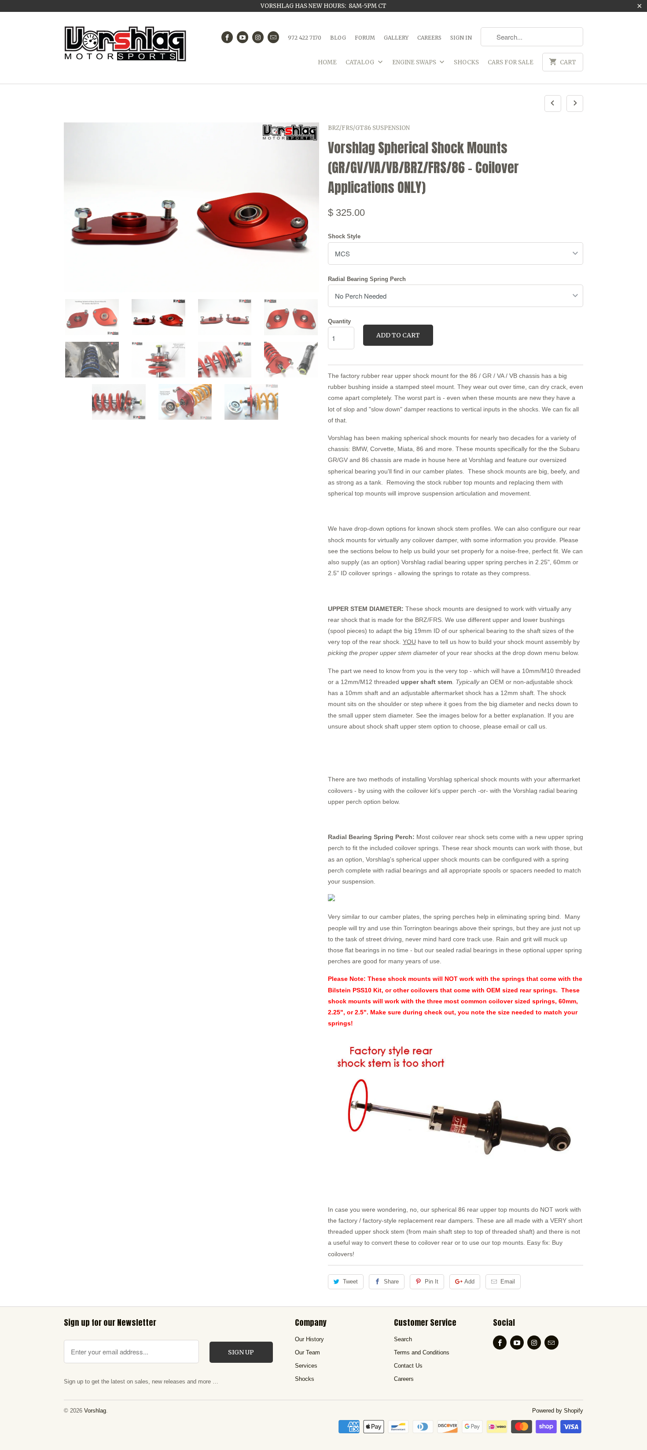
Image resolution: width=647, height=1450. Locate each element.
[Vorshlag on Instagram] (258, 37)
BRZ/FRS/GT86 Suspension (369, 128)
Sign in (461, 37)
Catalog (360, 62)
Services (306, 1365)
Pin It (431, 1281)
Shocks (466, 62)
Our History (309, 1339)
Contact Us (408, 1365)
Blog (338, 37)
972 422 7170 (304, 37)
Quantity (339, 321)
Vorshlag (95, 1410)
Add (469, 1281)
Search (403, 1339)
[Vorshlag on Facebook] (227, 37)
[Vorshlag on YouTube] (242, 37)
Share (391, 1281)
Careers (429, 37)
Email (507, 1281)
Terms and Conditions (421, 1352)
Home (327, 62)
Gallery (396, 37)
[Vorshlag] (125, 47)
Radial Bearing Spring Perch (367, 279)
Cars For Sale (510, 62)
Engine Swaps (414, 62)
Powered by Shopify (557, 1410)
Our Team (307, 1352)
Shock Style (344, 236)
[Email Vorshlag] (273, 37)
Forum (365, 37)
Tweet (350, 1281)
